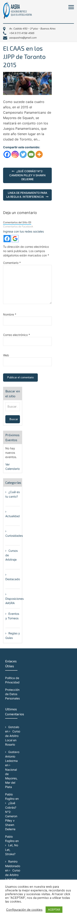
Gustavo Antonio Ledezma (12, 756)
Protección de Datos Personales (12, 694)
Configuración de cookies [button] (24, 910)
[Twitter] (23, 154)
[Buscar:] (12, 406)
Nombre (9, 314)
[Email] (31, 154)
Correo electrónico (16, 335)
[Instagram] (15, 154)
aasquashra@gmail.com (23, 37)
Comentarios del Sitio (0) (17, 222)
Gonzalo (13, 727)
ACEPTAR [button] (54, 909)
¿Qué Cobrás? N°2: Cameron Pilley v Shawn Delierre (27, 175)
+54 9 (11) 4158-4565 (21, 33)
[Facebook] (7, 154)
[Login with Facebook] (7, 238)
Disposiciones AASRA (14, 601)
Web (6, 355)
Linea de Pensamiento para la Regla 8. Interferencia (26, 195)
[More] (39, 154)
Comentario (12, 262)
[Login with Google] (15, 238)
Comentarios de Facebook (18, 226)
